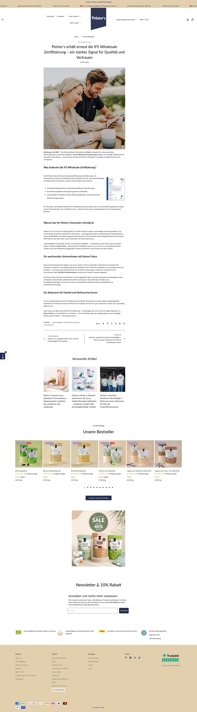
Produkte (60, 16)
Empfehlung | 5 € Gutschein (25, 675)
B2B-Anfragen (93, 661)
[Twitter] (111, 323)
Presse (90, 665)
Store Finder (56, 672)
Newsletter (19, 679)
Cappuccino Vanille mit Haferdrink (139, 471)
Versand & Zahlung (59, 658)
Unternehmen (49, 325)
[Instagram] (135, 658)
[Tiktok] (139, 658)
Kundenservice (57, 665)
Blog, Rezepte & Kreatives (126, 19)
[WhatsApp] (120, 323)
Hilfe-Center (74, 23)
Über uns (18, 658)
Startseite (50, 16)
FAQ (53, 661)
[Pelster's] (98, 19)
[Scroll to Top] (193, 700)
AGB (53, 682)
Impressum (56, 675)
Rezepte (18, 668)
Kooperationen (93, 658)
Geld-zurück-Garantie (60, 668)
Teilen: (98, 323)
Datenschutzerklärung (60, 679)
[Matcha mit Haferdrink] (112, 453)
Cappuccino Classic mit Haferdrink (167, 471)
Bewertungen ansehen (172, 665)
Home (76, 36)
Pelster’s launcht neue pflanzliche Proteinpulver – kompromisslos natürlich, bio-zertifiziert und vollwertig (56, 401)
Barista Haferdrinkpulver (52, 471)
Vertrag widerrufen (58, 690)
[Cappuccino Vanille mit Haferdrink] (140, 453)
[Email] (124, 323)
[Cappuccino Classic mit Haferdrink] (168, 453)
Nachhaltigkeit (57, 322)
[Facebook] (103, 323)
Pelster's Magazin (21, 665)
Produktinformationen (71, 322)
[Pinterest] (107, 323)
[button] (2, 356)
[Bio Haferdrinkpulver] (84, 453)
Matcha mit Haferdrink (107, 471)
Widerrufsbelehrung (59, 686)
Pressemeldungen (88, 36)
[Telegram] (116, 323)
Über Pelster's (74, 16)
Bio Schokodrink (21, 471)
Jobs (90, 668)
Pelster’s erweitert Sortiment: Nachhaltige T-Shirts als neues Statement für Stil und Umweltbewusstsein (112, 401)
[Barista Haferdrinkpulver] (56, 453)
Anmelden (124, 610)
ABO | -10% (144, 19)
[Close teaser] (6, 352)
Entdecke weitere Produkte (98, 498)
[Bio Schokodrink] (28, 453)
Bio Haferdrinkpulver (78, 471)
